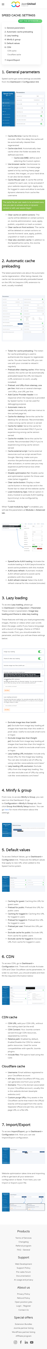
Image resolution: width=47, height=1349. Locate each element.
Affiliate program (23, 1336)
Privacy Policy (23, 1294)
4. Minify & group (12, 39)
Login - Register (23, 1306)
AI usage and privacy (23, 1280)
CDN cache (11, 51)
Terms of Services (23, 1238)
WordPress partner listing (23, 1332)
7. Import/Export (12, 60)
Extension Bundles (23, 1324)
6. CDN (8, 47)
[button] (3, 4)
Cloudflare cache (14, 55)
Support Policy (23, 1268)
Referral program (23, 1246)
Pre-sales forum (23, 1272)
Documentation (23, 1276)
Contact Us (23, 1310)
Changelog (24, 1242)
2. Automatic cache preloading (19, 32)
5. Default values (12, 43)
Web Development (23, 1264)
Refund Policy (23, 1298)
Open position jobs (23, 1302)
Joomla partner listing (24, 1328)
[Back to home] (23, 4)
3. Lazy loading (11, 35)
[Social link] (15, 1342)
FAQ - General (23, 1250)
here (7, 809)
